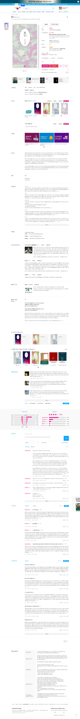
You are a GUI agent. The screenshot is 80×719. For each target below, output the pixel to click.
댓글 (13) (41, 378)
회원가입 (57, 4)
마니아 (26, 403)
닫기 (78, 1)
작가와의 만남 (48, 11)
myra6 (34, 498)
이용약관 (20, 704)
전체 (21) (32, 446)
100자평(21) (51, 54)
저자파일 (33, 260)
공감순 (61, 505)
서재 (61, 11)
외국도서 (25, 4)
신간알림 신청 (31, 90)
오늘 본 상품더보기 (65, 641)
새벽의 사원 (45, 115)
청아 (25, 602)
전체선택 (54, 123)
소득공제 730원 (60, 58)
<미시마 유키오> (56, 256)
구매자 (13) (27, 446)
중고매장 (37, 4)
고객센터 (63, 4)
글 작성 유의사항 (65, 442)
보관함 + (66, 65)
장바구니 (66, 4)
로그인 (54, 4)
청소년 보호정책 (31, 704)
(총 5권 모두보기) (32, 100)
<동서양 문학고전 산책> (50, 270)
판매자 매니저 (47, 704)
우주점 (41, 4)
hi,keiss (34, 480)
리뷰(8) (55, 54)
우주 (30, 397)
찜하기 (67, 574)
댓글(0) (36, 526)
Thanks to (64, 480)
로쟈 (30, 387)
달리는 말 (53, 115)
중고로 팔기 (52, 69)
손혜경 (24, 19)
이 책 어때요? (66, 403)
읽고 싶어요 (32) (33, 403)
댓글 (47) (36, 588)
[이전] (14, 46)
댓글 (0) (41, 387)
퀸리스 (26, 554)
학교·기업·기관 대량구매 (64, 704)
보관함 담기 (60, 123)
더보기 (51, 207)
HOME (13, 4)
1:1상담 (50, 651)
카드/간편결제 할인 (45, 58)
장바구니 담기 (45, 65)
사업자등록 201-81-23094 (22, 710)
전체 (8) (34, 505)
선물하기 (61, 65)
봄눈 (61, 115)
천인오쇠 (35, 115)
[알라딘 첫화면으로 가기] (18, 8)
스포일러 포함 (44, 442)
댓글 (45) (36, 574)
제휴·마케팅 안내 (41, 704)
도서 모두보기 (30, 284)
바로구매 (54, 65)
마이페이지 (59, 4)
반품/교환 (54, 651)
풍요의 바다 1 (17, 17)
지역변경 (60, 50)
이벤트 (34, 11)
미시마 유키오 (13, 19)
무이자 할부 (53, 58)
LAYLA (26, 526)
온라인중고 (33, 4)
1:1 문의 (55, 712)
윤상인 (21, 19)
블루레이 (46, 4)
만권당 (23, 4)
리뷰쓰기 (66, 505)
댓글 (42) (35, 602)
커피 (48, 4)
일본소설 (35, 92)
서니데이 (26, 616)
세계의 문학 (36, 94)
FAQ (63, 712)
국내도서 (16, 4)
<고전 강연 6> (57, 270)
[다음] (35, 46)
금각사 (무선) (53, 365)
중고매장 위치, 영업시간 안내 (60, 715)
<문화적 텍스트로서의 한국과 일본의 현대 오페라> (37, 270)
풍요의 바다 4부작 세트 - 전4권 (31, 126)
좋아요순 (59, 560)
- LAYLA (58, 221)
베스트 (28, 11)
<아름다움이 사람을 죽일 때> (41, 256)
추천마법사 (23, 11)
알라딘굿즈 (29, 4)
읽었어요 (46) (47, 403)
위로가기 (76, 715)
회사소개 (13, 704)
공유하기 (67, 17)
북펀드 (52, 11)
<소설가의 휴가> (50, 256)
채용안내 (17, 704)
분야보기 (14, 11)
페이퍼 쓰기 (66, 560)
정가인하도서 (39, 11)
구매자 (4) (27, 505)
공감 (67, 480)
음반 (43, 4)
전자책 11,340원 (55, 24)
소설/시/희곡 (31, 92)
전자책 (20, 4)
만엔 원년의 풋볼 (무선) (62, 365)
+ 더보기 (40, 518)
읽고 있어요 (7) (40, 403)
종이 (25, 540)
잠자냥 (31, 378)
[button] (38, 367)
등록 (66, 438)
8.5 (48, 54)
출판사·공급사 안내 (53, 704)
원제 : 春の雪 (37, 19)
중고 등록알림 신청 (45, 69)
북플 (59, 11)
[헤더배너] (63, 8)
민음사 (29, 19)
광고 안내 (58, 704)
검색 (53, 8)
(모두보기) (65, 256)
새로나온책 (31, 11)
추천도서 (43, 11)
